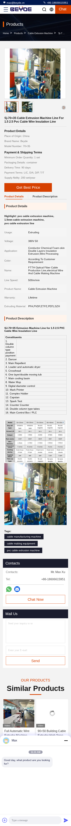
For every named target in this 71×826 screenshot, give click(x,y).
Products (18, 33)
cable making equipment (21, 543)
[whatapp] (9, 589)
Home (6, 33)
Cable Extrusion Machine (40, 33)
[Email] (17, 589)
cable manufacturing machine (24, 536)
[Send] (66, 820)
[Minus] (66, 740)
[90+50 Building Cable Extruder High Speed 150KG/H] (52, 713)
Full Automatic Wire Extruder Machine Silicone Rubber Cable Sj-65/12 (16, 733)
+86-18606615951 (57, 2)
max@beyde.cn (16, 2)
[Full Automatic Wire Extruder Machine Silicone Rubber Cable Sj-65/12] (19, 713)
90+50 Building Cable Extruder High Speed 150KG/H (52, 733)
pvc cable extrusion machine (23, 550)
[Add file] (4, 820)
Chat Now (36, 599)
